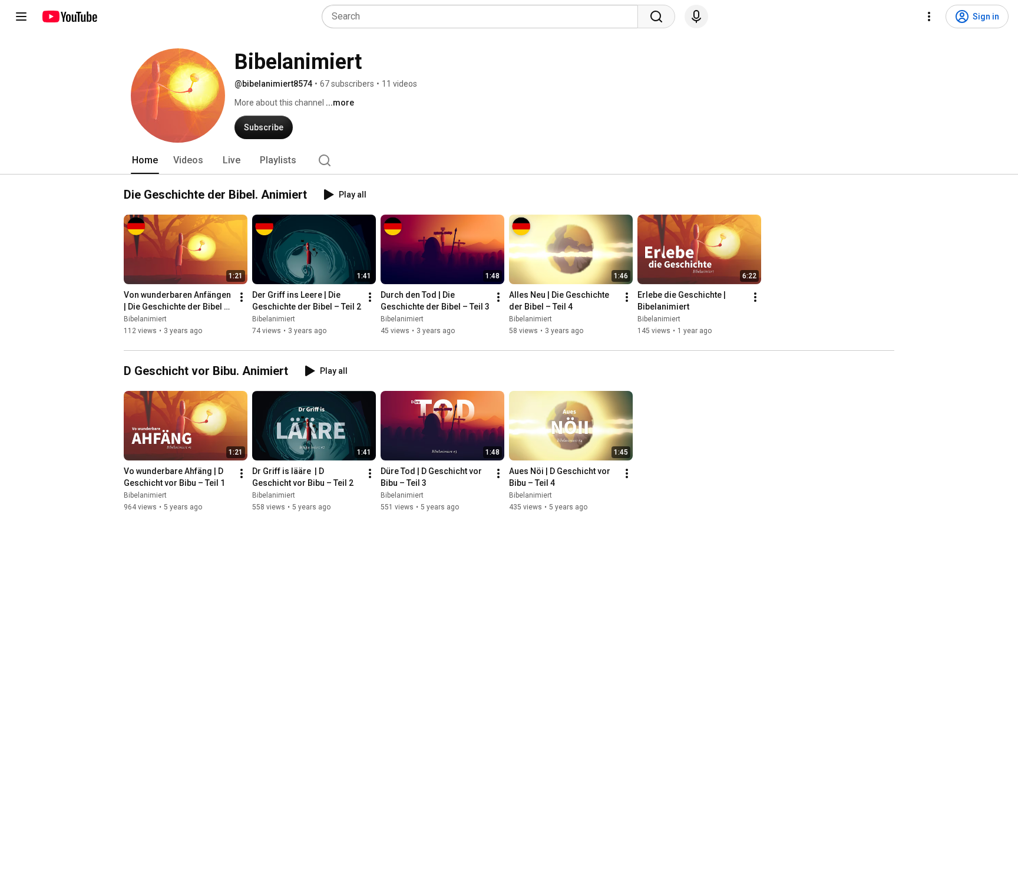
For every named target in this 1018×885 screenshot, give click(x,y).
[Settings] (929, 16)
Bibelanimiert (145, 319)
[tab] (145, 160)
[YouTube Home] (69, 16)
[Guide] (21, 16)
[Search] (656, 16)
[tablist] (509, 160)
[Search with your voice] (696, 16)
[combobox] (483, 16)
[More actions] (241, 297)
